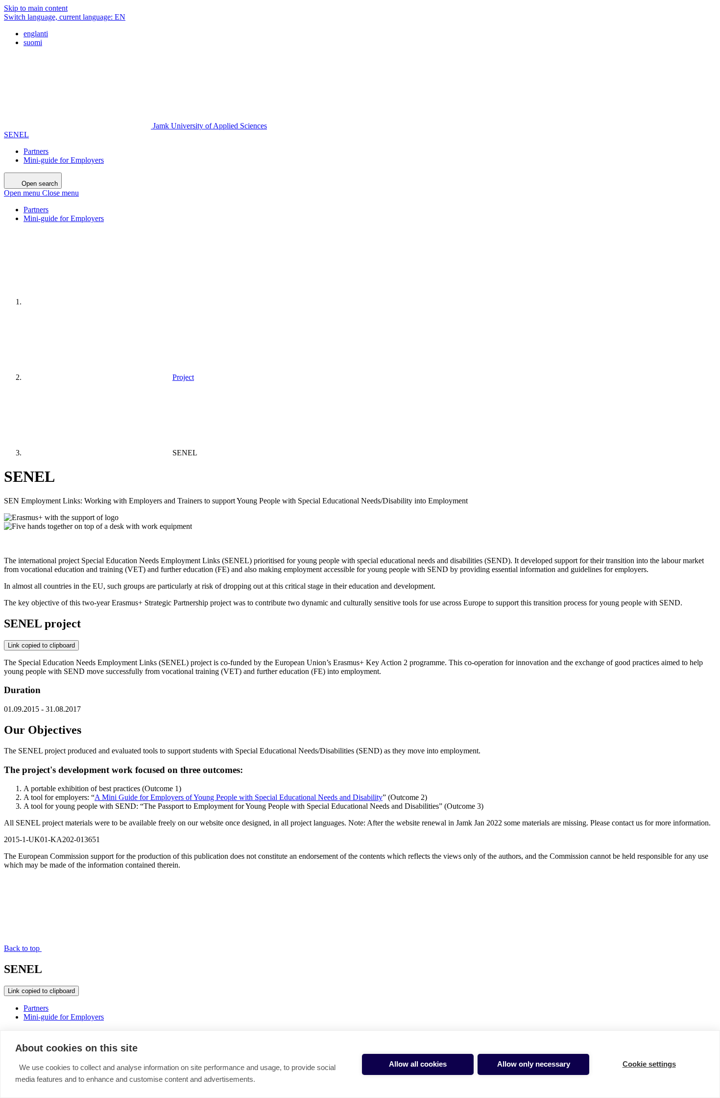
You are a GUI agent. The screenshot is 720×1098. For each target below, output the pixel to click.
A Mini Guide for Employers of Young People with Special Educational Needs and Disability (239, 797)
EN (64, 17)
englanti (36, 33)
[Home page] (97, 302)
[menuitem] (370, 33)
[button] (41, 193)
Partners (36, 151)
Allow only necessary (533, 1064)
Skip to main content (36, 8)
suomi (33, 42)
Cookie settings (649, 1064)
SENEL (16, 134)
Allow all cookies (418, 1064)
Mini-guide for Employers (64, 160)
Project (183, 377)
